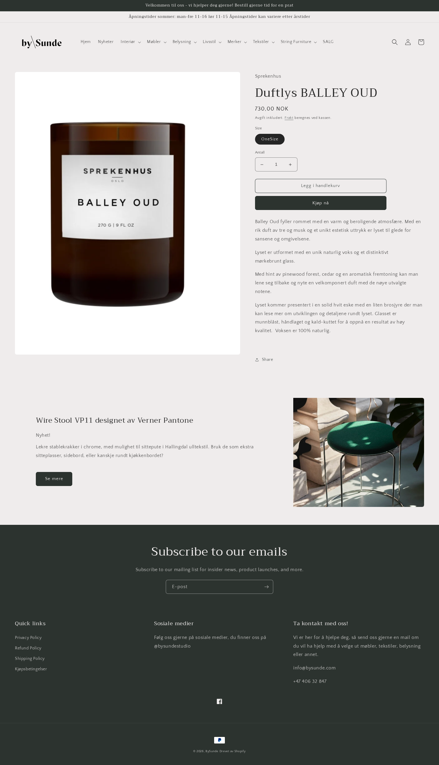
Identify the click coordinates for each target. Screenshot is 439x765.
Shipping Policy (30, 658)
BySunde (211, 751)
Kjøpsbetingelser (31, 669)
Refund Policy (28, 648)
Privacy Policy (28, 637)
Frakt (289, 118)
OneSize (269, 139)
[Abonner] (266, 587)
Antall (260, 153)
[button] (130, 42)
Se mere (54, 478)
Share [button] (267, 359)
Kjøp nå (320, 203)
